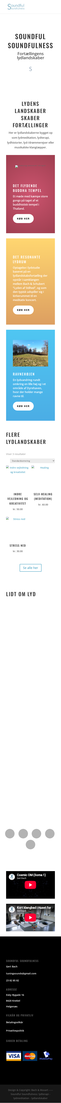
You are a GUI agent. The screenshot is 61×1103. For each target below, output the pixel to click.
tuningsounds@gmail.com (21, 973)
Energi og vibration (21, 615)
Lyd (11, 678)
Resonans (15, 737)
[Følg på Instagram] (36, 833)
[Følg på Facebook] (10, 833)
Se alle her (30, 568)
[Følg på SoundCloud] (30, 844)
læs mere (14, 654)
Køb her (23, 218)
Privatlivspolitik (15, 1030)
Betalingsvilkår (14, 1022)
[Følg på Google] (23, 833)
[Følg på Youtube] (50, 833)
